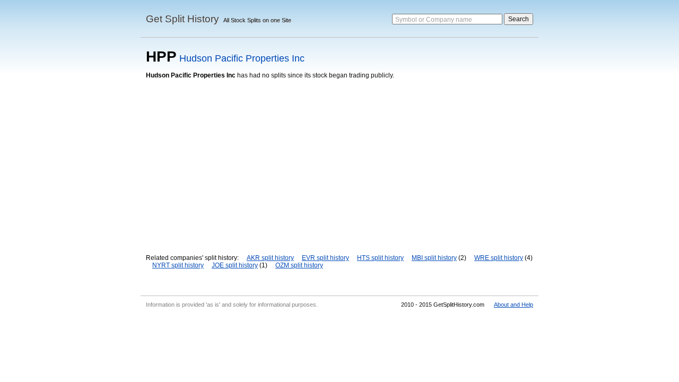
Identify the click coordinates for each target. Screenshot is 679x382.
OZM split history (299, 265)
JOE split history (235, 265)
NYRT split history (178, 265)
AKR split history (270, 258)
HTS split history (380, 258)
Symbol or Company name (433, 19)
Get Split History (182, 18)
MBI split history (434, 258)
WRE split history (498, 258)
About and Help (513, 304)
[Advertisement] (339, 158)
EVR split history (325, 258)
